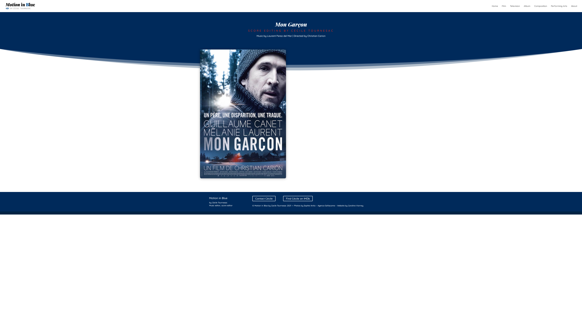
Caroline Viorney (355, 205)
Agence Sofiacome (326, 205)
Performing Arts (559, 6)
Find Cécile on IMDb (298, 198)
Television (515, 6)
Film (504, 6)
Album (527, 6)
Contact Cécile (264, 198)
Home (495, 6)
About (574, 6)
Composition (540, 6)
